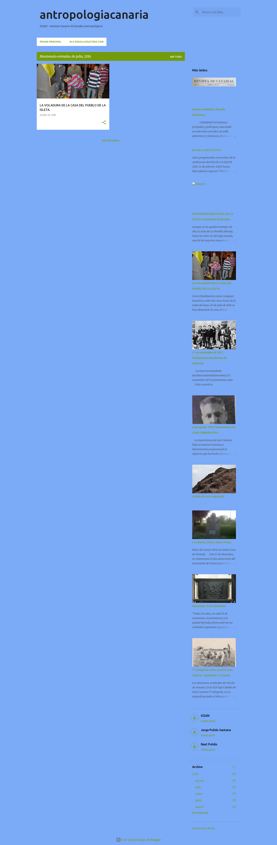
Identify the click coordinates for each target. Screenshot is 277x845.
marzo (199, 807)
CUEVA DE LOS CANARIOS (208, 496)
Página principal (50, 41)
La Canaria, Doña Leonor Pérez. (211, 542)
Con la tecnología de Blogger (141, 839)
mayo (199, 793)
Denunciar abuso (203, 828)
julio (198, 787)
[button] (104, 122)
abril (198, 800)
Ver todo (176, 57)
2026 (195, 774)
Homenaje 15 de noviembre (209, 606)
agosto (199, 780)
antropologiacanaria (94, 14)
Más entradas (110, 140)
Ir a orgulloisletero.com (86, 41)
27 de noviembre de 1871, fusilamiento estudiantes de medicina (209, 358)
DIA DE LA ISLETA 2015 (206, 150)
